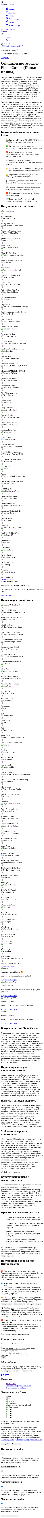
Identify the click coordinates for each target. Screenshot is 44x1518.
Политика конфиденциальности (18, 1386)
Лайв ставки (13, 19)
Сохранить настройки (9, 1516)
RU (7, 40)
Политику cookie (7, 1440)
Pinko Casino (11, 1384)
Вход (3, 29)
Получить (5, 58)
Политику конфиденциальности (29, 1440)
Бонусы (11, 13)
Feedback (4, 1355)
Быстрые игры (14, 25)
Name (3, 1351)
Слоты (11, 16)
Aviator (11, 22)
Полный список (7, 579)
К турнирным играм (9, 980)
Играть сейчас (6, 595)
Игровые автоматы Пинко (16, 1388)
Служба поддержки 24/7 (13, 46)
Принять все (16, 1444)
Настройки (5, 1444)
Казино (11, 9)
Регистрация (10, 29)
